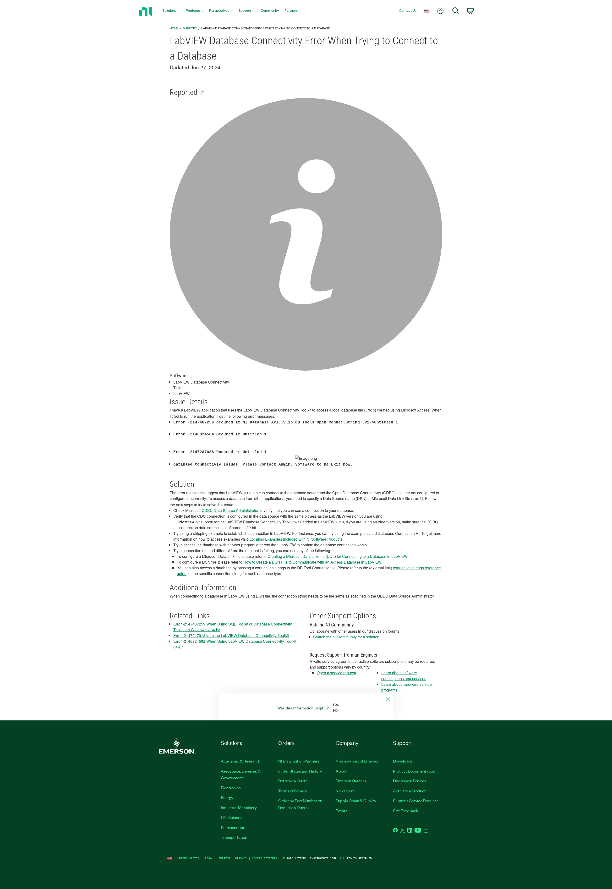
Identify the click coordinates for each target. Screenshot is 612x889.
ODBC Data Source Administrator (230, 510)
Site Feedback (405, 810)
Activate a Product (409, 790)
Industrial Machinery (239, 807)
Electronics (231, 787)
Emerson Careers (351, 780)
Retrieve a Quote (293, 780)
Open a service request (336, 672)
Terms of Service (292, 790)
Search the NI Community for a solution (346, 637)
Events (341, 810)
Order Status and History (300, 771)
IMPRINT (224, 858)
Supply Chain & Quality (356, 800)
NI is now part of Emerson (357, 760)
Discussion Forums (409, 780)
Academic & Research (240, 760)
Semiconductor (234, 827)
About (341, 771)
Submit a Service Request (415, 800)
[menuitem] (171, 11)
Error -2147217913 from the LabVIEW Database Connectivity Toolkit (231, 635)
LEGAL (209, 858)
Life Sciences (232, 817)
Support (190, 28)
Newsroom (345, 790)
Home (174, 28)
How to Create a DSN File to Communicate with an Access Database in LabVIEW (312, 562)
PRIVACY (241, 858)
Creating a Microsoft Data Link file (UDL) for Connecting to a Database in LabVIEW (337, 556)
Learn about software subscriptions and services (403, 675)
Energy (227, 797)
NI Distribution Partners (298, 760)
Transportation (234, 837)
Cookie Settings (264, 858)
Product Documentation (414, 771)
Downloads (403, 760)
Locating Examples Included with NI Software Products (296, 539)
